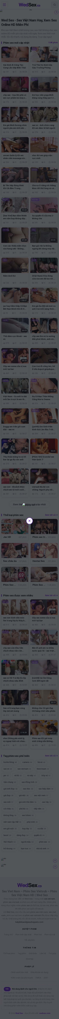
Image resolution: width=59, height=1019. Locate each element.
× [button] (29, 520)
